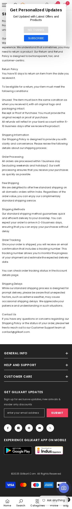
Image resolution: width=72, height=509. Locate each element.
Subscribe (36, 38)
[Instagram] (18, 428)
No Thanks (36, 29)
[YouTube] (39, 428)
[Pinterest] (29, 428)
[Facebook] (8, 428)
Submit (57, 413)
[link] (20, 502)
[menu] (4, 5)
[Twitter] (50, 428)
